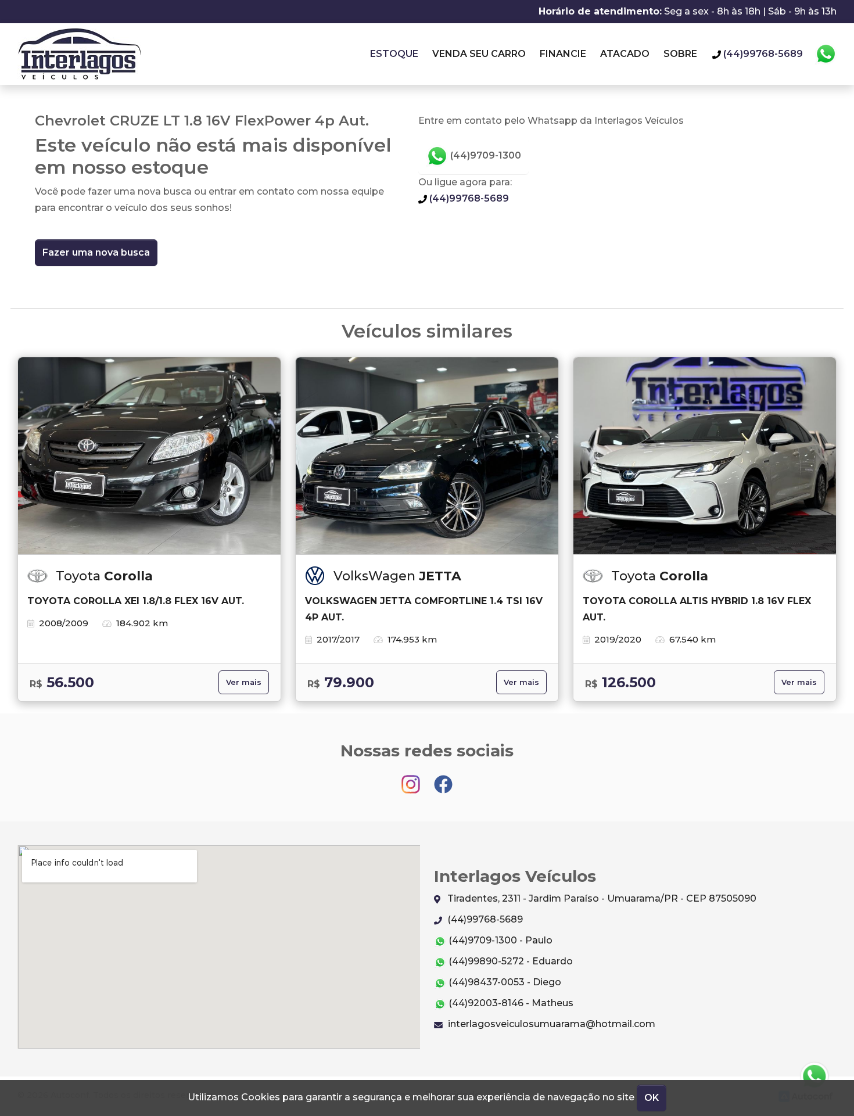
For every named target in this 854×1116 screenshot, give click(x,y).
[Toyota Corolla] (149, 456)
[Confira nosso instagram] (412, 778)
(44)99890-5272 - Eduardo (509, 961)
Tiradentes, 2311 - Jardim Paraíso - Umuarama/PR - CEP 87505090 (600, 898)
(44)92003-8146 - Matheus (509, 1003)
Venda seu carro (479, 53)
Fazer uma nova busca (96, 252)
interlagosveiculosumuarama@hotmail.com (550, 1023)
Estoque (394, 53)
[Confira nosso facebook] (443, 778)
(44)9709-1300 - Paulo (499, 940)
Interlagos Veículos (79, 54)
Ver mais (243, 682)
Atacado (625, 53)
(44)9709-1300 (484, 155)
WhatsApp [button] (825, 54)
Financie (563, 53)
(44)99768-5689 (468, 198)
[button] (814, 1076)
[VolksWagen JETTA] (427, 456)
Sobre (680, 53)
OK (651, 1097)
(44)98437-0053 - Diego (503, 982)
